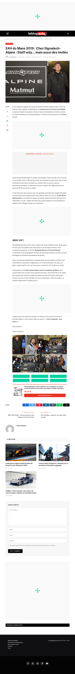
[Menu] (7, 34)
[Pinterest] (7, 125)
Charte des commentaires (15, 642)
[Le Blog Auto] (37, 34)
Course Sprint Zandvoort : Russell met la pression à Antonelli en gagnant (53, 464)
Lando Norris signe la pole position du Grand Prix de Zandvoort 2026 (18, 464)
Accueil (7, 39)
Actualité (9, 43)
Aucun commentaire (50, 57)
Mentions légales (13, 640)
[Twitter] (7, 116)
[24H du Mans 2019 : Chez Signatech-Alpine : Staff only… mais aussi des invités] (37, 81)
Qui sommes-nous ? (13, 644)
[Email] (7, 130)
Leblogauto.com (54, 640)
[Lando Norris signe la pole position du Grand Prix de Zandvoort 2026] (20, 452)
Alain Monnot (12, 57)
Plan (9, 648)
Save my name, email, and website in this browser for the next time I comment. (32, 545)
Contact (10, 646)
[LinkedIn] (7, 121)
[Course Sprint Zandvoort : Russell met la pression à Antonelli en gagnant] (54, 452)
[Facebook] (7, 111)
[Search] (68, 34)
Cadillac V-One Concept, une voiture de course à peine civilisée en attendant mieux (20, 492)
